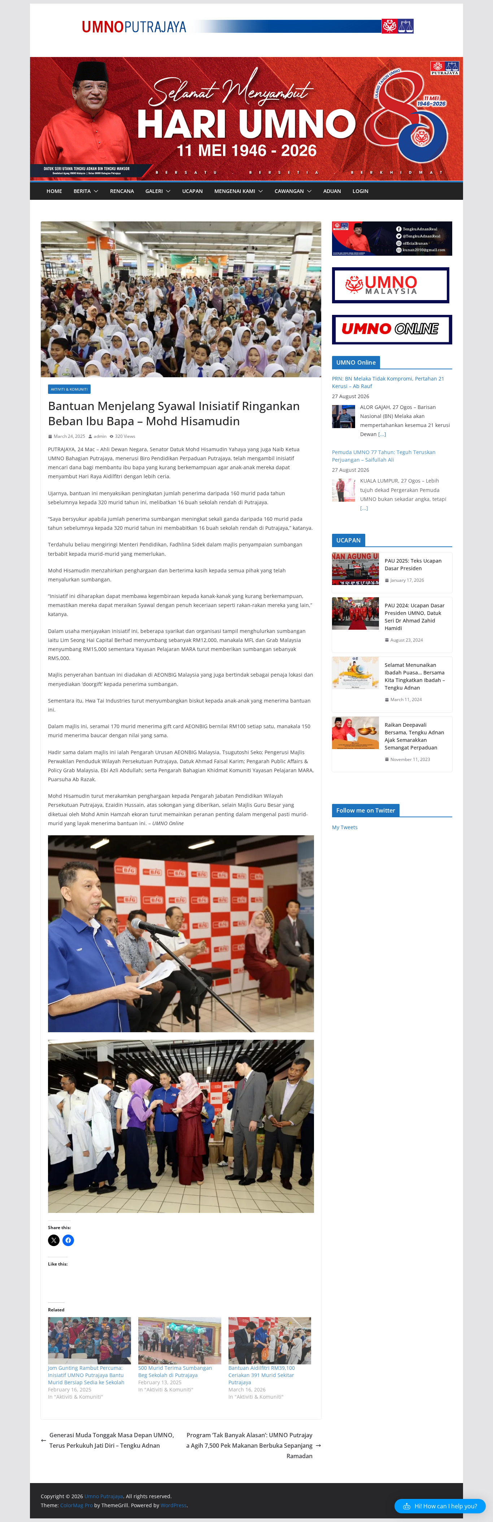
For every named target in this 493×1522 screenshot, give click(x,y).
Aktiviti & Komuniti (69, 389)
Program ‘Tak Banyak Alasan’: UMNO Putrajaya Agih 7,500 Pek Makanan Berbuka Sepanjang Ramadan (249, 1445)
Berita (82, 191)
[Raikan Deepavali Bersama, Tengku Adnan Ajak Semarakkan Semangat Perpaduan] (355, 744)
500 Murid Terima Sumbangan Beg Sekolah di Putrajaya (175, 1371)
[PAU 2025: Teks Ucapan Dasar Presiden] (355, 573)
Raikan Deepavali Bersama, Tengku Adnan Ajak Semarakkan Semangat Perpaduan (414, 736)
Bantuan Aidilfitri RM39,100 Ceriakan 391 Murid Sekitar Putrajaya (261, 1375)
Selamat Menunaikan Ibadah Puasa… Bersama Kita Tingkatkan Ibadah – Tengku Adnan (415, 676)
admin (100, 436)
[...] (382, 434)
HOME (54, 191)
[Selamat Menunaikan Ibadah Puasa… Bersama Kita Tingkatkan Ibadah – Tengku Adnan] (355, 684)
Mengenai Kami (234, 191)
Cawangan (289, 191)
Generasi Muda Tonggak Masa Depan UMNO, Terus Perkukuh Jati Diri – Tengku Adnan (111, 1440)
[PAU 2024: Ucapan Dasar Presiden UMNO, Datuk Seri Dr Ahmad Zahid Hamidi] (355, 625)
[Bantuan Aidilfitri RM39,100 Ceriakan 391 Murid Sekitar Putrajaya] (269, 1340)
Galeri (154, 191)
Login (360, 191)
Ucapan (192, 191)
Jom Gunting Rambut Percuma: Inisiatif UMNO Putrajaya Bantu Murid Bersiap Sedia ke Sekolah (86, 1375)
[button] (95, 191)
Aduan (332, 191)
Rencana (122, 191)
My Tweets (345, 827)
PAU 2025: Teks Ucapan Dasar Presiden (413, 564)
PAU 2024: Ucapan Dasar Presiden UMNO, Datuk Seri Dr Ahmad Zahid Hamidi (415, 617)
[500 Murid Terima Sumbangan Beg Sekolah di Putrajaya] (179, 1340)
